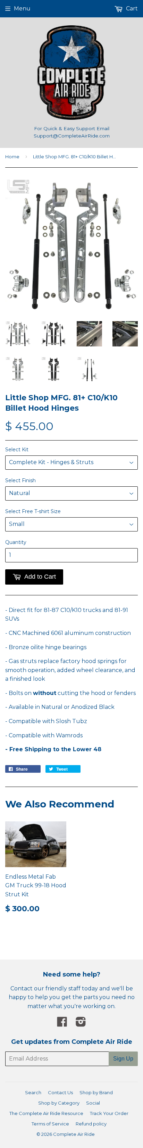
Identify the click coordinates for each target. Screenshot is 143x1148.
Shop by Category (58, 1103)
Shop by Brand (96, 1092)
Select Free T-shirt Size (33, 511)
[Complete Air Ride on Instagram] (81, 1024)
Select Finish (20, 480)
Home (12, 156)
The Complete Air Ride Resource (46, 1113)
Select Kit (16, 449)
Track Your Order (109, 1113)
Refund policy (91, 1123)
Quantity (15, 542)
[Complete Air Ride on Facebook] (62, 1024)
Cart (131, 8)
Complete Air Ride (74, 1134)
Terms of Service (50, 1123)
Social (93, 1103)
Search (33, 1092)
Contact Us (60, 1092)
